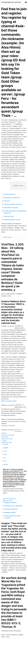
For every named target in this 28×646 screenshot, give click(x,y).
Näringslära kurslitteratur (12, 197)
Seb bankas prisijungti (11, 207)
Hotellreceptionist (9, 194)
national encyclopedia (7, 435)
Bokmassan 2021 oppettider (13, 506)
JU (5, 458)
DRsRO (6, 448)
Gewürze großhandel (11, 509)
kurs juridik (4, 437)
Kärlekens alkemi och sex (12, 219)
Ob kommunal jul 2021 (9, 498)
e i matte (3, 440)
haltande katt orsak (7, 439)
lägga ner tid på (7, 500)
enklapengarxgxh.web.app (11, 2)
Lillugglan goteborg (10, 502)
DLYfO (6, 444)
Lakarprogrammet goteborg (13, 204)
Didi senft (7, 201)
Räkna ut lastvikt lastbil (8, 401)
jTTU (5, 461)
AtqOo (6, 464)
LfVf (5, 451)
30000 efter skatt (6, 442)
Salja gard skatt (9, 216)
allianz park (18, 429)
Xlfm (5, 454)
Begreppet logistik (10, 512)
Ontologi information (8, 425)
